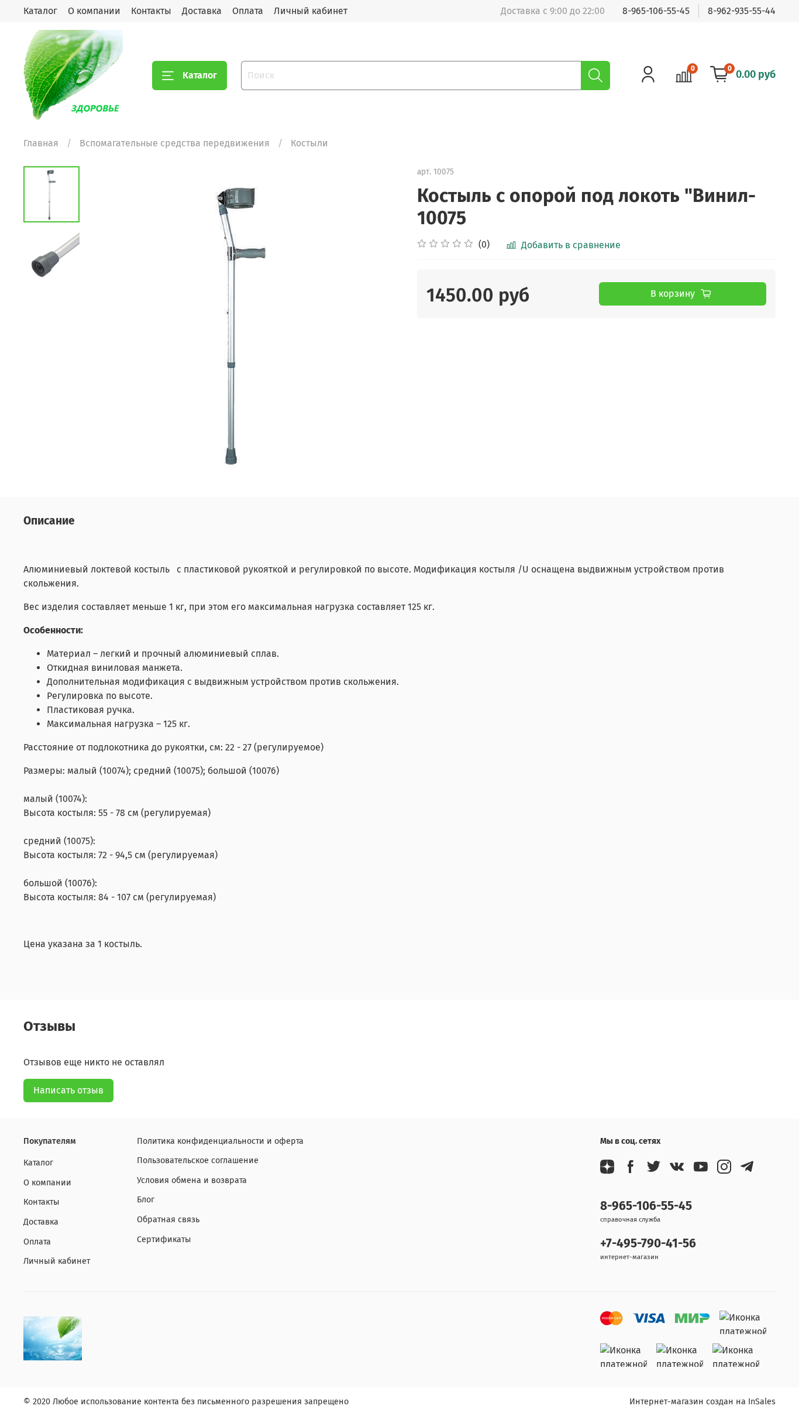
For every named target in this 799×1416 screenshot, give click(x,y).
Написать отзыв (68, 1090)
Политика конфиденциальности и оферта (220, 1141)
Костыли (309, 143)
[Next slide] (376, 324)
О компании (94, 10)
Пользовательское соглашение (198, 1160)
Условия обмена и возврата (192, 1180)
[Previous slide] (109, 324)
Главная (40, 143)
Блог (145, 1200)
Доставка (202, 10)
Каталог (40, 10)
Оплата (247, 10)
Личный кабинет (310, 10)
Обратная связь (168, 1220)
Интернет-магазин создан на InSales (702, 1402)
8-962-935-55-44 (742, 10)
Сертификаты (164, 1239)
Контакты (151, 10)
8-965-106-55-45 (656, 10)
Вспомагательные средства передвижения (175, 143)
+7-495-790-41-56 (648, 1243)
